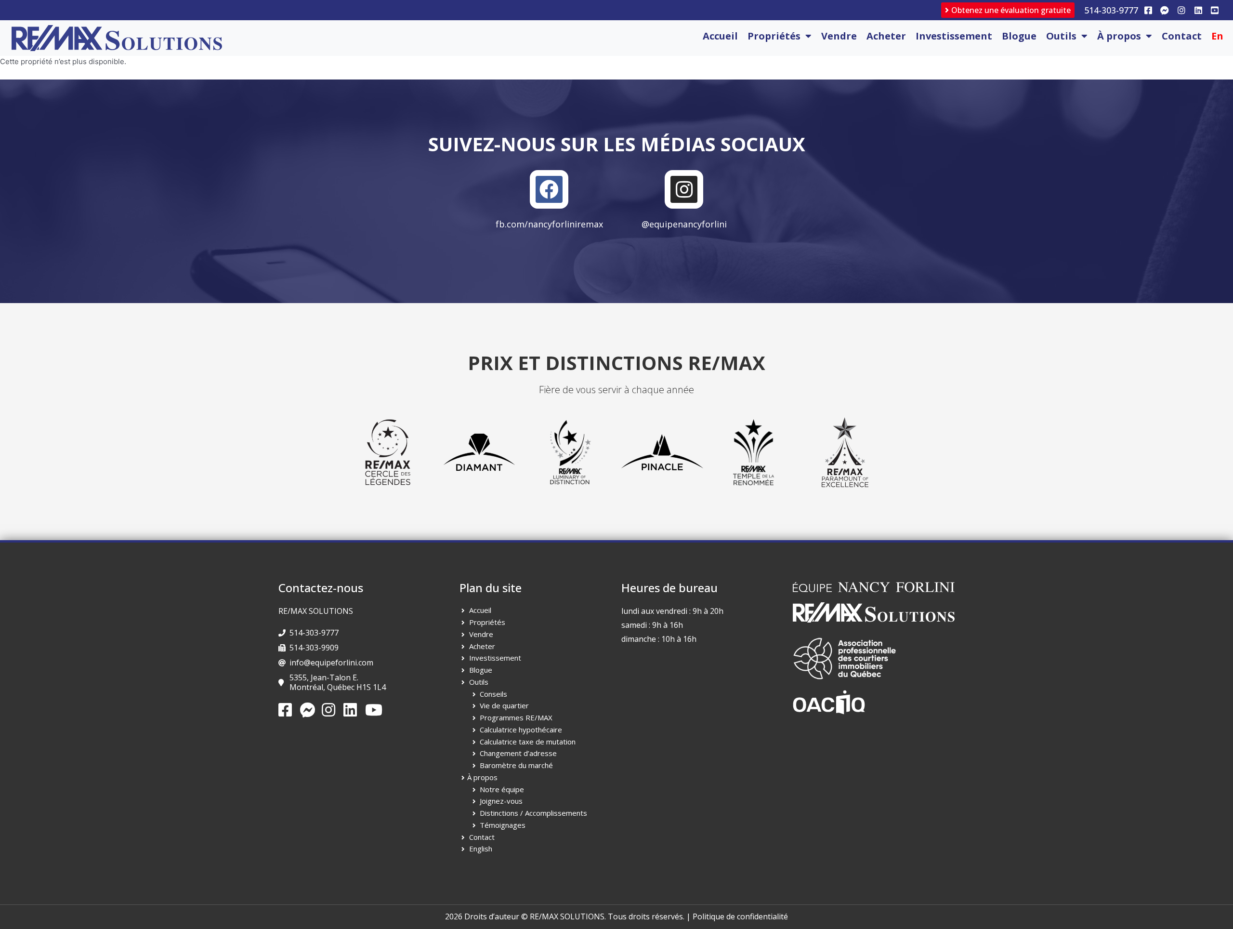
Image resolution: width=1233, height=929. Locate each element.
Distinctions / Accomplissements (533, 813)
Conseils (493, 694)
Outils (1061, 35)
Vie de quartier (504, 705)
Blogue (1019, 35)
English (480, 848)
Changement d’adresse (518, 753)
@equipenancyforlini (684, 224)
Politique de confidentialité (740, 916)
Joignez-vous (501, 801)
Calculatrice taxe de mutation (528, 741)
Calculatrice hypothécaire (521, 729)
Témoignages (502, 825)
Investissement (954, 35)
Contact (1182, 35)
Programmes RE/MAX (516, 717)
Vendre (839, 35)
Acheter (886, 35)
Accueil (720, 35)
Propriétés (774, 35)
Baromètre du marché (516, 765)
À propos (1119, 35)
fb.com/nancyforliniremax (549, 224)
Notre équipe (502, 789)
